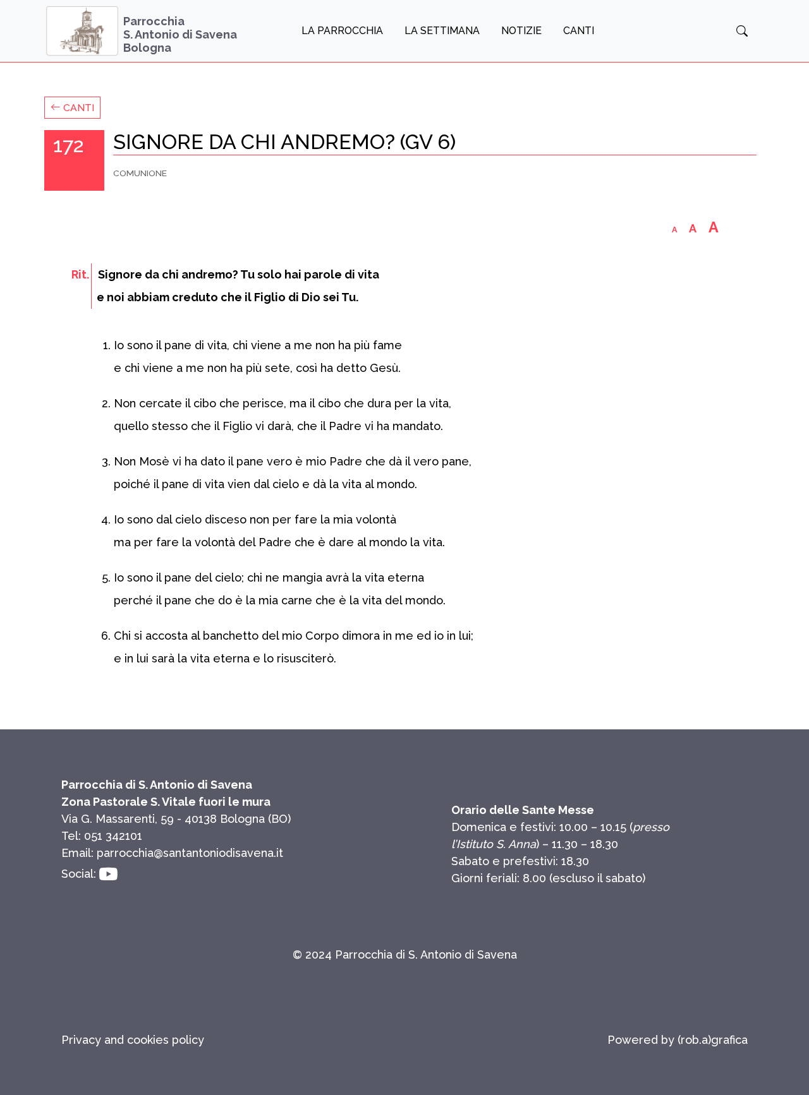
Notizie (521, 31)
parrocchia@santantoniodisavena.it (190, 852)
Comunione (140, 173)
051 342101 (113, 835)
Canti (578, 31)
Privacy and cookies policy (132, 1039)
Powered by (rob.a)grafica (677, 1039)
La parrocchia (342, 31)
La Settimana (442, 31)
